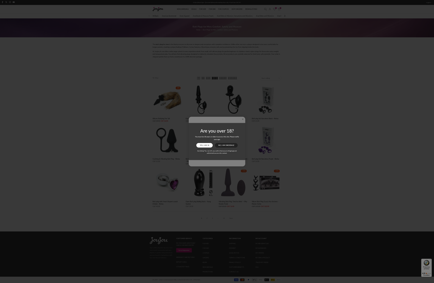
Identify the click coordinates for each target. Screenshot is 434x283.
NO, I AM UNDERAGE (226, 145)
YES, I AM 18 (204, 145)
